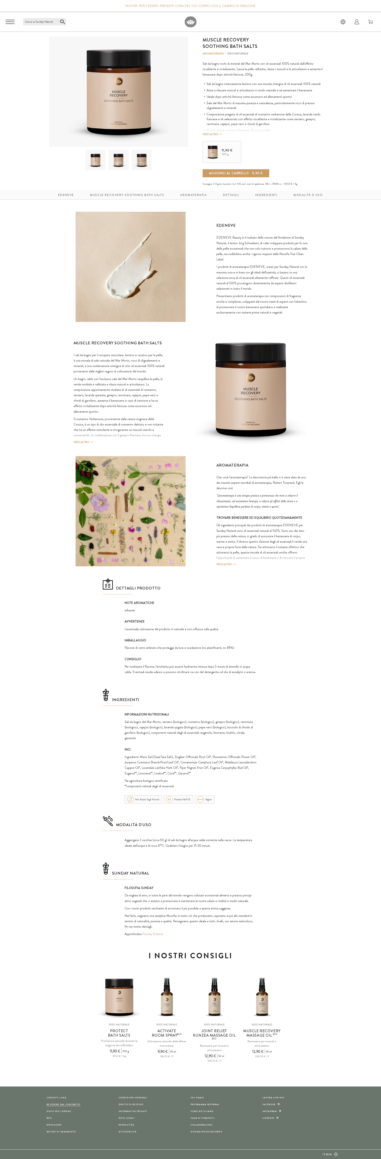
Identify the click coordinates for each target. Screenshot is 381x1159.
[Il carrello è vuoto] (370, 21)
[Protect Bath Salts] (119, 997)
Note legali (127, 1118)
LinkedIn (269, 1118)
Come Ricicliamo (202, 1111)
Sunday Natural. (153, 934)
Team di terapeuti (203, 1118)
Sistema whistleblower (206, 1131)
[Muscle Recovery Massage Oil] (262, 997)
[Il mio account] (356, 21)
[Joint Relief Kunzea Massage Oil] (214, 997)
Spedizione (54, 1124)
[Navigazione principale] (10, 22)
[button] (95, 160)
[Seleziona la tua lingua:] (343, 21)
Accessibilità (128, 1131)
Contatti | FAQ (56, 1097)
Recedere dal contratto (64, 1104)
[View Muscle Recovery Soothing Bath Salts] (95, 160)
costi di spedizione (255, 184)
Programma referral (205, 1104)
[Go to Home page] (190, 21)
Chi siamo (197, 1097)
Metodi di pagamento (61, 1131)
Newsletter (126, 1124)
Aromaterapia (213, 53)
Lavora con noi (274, 1097)
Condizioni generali (133, 1097)
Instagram (270, 1111)
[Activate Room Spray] (167, 997)
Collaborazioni (202, 1124)
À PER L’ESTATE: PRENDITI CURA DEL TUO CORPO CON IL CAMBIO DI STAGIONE (190, 6)
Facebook (269, 1104)
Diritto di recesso (131, 1104)
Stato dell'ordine (59, 1111)
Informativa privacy (133, 1111)
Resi (49, 1118)
